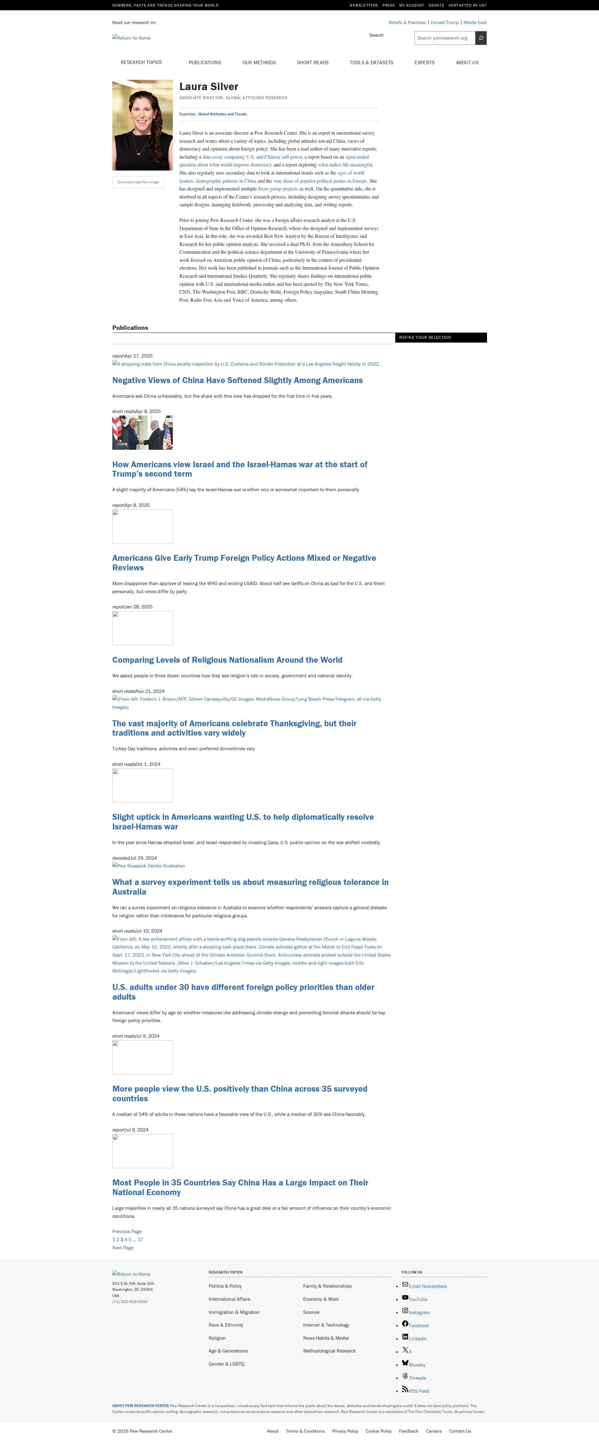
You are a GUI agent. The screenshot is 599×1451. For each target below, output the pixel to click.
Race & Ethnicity (226, 1325)
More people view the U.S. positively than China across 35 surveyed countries (240, 1093)
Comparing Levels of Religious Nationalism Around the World (227, 659)
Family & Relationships (327, 1286)
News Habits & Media (325, 1338)
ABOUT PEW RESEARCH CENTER (140, 1405)
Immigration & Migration (234, 1312)
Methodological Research (329, 1351)
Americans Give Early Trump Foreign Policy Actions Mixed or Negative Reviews (244, 562)
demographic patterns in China (226, 180)
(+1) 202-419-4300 (130, 1301)
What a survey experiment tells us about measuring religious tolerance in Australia (250, 887)
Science (311, 1312)
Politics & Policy (225, 1286)
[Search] (481, 38)
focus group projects (278, 188)
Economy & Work (321, 1299)
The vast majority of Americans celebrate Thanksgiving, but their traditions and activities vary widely (234, 728)
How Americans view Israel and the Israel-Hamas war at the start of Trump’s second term (240, 469)
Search (376, 35)
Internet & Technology (326, 1325)
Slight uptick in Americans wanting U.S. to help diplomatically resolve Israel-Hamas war (243, 821)
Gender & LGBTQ (226, 1364)
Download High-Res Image (138, 182)
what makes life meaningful (345, 164)
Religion (217, 1338)
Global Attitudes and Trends (222, 114)
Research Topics (142, 62)
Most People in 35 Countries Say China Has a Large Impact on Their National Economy (240, 1187)
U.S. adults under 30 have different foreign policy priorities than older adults (243, 992)
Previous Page (127, 1231)
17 (140, 1239)
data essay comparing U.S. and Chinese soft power (252, 156)
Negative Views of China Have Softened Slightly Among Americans (237, 380)
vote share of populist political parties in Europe (320, 180)
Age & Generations (228, 1351)
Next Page (123, 1247)
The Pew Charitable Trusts (430, 1411)
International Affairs (229, 1299)
